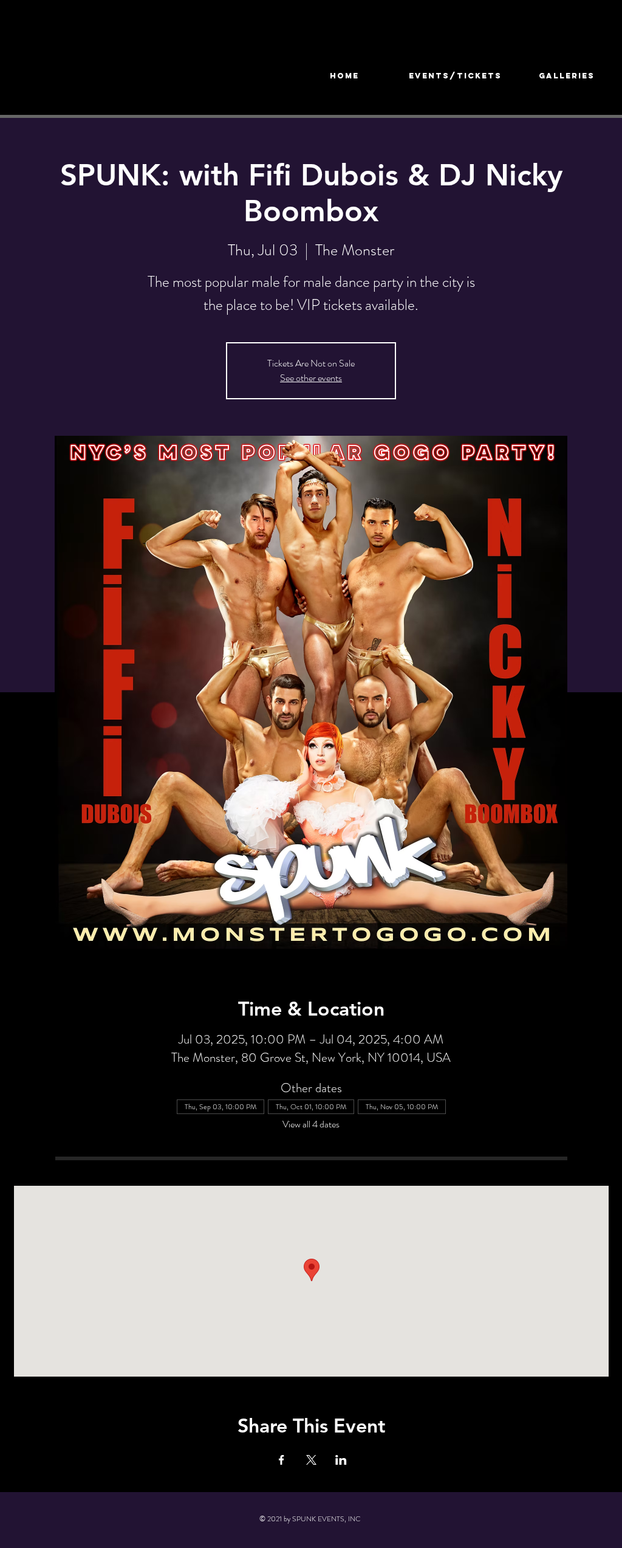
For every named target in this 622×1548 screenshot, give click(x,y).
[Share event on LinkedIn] (341, 1460)
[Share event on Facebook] (281, 1460)
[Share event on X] (311, 1460)
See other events (311, 378)
